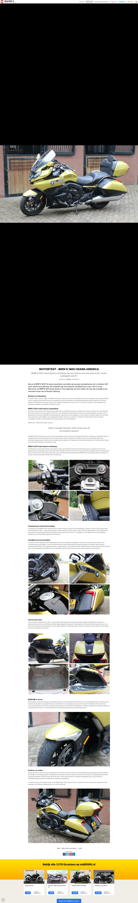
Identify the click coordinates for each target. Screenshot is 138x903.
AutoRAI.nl (122, 2)
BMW (58, 848)
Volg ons (113, 2)
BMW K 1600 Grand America (69, 848)
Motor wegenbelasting (101, 2)
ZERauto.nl (130, 2)
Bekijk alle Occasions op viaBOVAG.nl (69, 864)
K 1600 (80, 848)
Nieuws (81, 2)
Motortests (89, 2)
